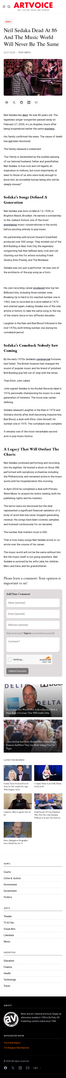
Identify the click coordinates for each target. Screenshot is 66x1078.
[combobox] (38, 1068)
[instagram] (20, 1068)
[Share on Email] (36, 102)
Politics (8, 897)
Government (10, 890)
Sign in (27, 633)
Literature (9, 935)
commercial (43, 359)
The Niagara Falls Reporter (16, 1048)
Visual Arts (9, 929)
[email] (27, 1068)
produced (39, 287)
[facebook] (5, 1068)
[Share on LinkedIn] (29, 102)
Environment (10, 884)
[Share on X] (14, 102)
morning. (50, 128)
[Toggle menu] (4, 6)
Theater (8, 916)
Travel (7, 985)
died (25, 115)
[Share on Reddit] (21, 102)
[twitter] (13, 1068)
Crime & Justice (12, 878)
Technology (10, 979)
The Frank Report (12, 1043)
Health (7, 973)
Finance (8, 967)
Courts (7, 872)
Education (9, 960)
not (10, 141)
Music (8, 22)
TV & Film (9, 922)
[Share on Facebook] (7, 102)
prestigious (10, 224)
